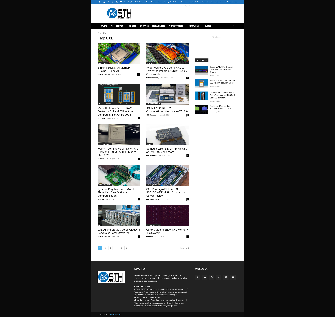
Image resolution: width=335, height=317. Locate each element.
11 (138, 74)
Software (194, 26)
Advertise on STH (142, 286)
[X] (117, 2)
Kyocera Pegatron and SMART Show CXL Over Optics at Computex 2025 (116, 192)
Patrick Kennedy (104, 74)
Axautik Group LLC (114, 314)
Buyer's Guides (103, 63)
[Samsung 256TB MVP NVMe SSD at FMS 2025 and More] (167, 134)
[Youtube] (121, 2)
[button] (234, 26)
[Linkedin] (104, 2)
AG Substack (193, 2)
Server (119, 26)
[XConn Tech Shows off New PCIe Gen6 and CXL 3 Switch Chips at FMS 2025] (119, 134)
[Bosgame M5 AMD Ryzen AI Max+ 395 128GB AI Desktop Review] (201, 70)
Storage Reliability (170, 2)
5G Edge (132, 26)
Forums (103, 26)
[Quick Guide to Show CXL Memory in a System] (167, 215)
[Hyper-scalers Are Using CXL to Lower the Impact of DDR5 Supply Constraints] (167, 53)
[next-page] (126, 248)
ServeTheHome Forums (228, 2)
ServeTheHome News (154, 2)
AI (112, 26)
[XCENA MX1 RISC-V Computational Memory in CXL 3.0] (167, 94)
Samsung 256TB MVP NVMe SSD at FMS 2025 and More (166, 150)
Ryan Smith (102, 118)
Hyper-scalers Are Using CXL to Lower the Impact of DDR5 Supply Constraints (166, 71)
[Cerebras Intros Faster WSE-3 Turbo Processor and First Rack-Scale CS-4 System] (201, 96)
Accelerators (151, 63)
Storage (144, 26)
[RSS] (108, 2)
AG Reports (205, 2)
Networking (158, 26)
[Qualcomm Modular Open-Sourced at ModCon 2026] (201, 109)
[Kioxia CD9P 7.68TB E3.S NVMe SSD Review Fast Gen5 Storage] (201, 83)
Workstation (176, 26)
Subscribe (214, 2)
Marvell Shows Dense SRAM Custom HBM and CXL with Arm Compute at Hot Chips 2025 (117, 111)
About (183, 2)
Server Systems (152, 185)
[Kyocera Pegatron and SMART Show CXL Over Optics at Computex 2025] (119, 175)
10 (187, 78)
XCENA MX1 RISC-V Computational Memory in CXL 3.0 (167, 110)
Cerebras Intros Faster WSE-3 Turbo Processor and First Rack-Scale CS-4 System (223, 95)
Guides (208, 26)
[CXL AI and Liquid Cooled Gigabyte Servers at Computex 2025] (119, 215)
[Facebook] (100, 2)
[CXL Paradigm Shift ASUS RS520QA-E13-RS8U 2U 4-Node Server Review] (167, 175)
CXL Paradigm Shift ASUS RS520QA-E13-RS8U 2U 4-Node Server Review (165, 192)
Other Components (153, 104)
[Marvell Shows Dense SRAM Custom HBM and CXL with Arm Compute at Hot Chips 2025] (119, 94)
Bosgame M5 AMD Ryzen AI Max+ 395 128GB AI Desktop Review (221, 69)
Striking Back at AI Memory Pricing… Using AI (114, 69)
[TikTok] (113, 2)
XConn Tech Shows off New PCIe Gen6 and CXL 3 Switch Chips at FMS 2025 (118, 152)
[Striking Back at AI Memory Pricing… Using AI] (119, 53)
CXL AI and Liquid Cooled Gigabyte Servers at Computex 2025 (119, 231)
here (182, 303)
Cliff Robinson (151, 115)
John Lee (101, 199)
